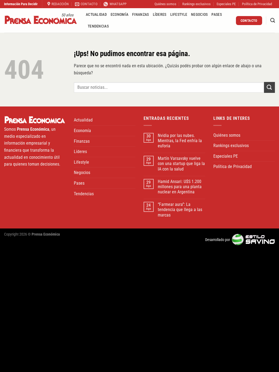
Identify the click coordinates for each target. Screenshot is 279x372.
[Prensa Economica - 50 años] (41, 20)
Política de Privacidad (257, 4)
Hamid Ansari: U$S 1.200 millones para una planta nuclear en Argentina (180, 186)
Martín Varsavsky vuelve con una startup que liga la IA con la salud (181, 163)
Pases (216, 14)
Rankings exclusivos (196, 4)
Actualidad (96, 14)
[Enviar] (269, 87)
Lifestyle (178, 14)
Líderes (159, 14)
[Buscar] (272, 20)
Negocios (199, 14)
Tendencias (98, 26)
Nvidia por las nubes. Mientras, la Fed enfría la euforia (180, 140)
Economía (119, 14)
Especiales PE (226, 4)
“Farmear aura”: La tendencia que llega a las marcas (180, 209)
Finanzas (140, 14)
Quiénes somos (165, 4)
